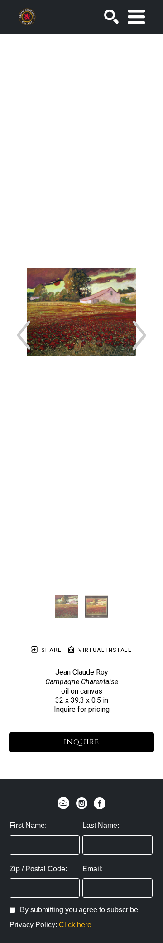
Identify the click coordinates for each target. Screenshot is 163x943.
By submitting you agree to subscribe (79, 910)
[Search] (111, 17)
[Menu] (136, 17)
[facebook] (99, 803)
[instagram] (81, 803)
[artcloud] (63, 803)
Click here (75, 924)
